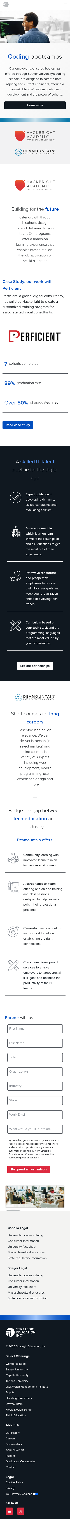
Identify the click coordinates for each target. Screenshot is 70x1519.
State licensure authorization (28, 1298)
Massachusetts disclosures (26, 1252)
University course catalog (25, 1235)
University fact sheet (22, 1246)
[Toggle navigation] (64, 4)
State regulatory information (27, 1258)
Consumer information (23, 1241)
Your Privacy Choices (19, 1494)
